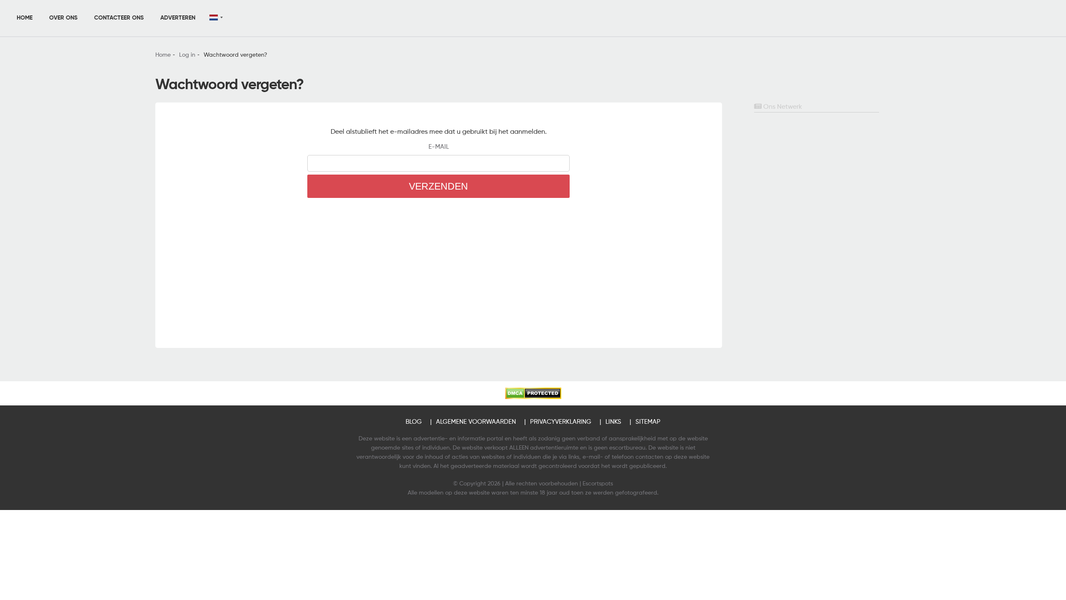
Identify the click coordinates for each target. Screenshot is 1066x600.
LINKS (613, 422)
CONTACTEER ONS (119, 18)
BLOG (414, 422)
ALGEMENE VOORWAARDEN (476, 422)
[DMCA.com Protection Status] (533, 393)
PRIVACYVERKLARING (560, 422)
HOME (24, 18)
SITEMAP (647, 422)
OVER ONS (63, 18)
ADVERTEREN (177, 18)
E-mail (438, 147)
